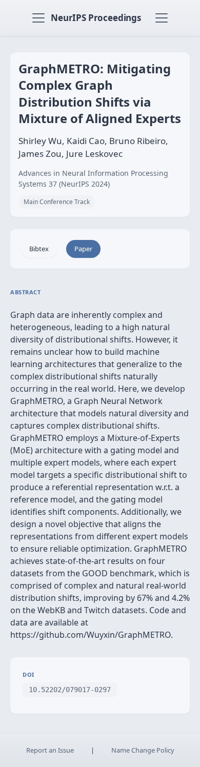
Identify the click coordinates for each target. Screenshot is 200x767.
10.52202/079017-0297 (70, 689)
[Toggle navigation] (38, 18)
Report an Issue (50, 750)
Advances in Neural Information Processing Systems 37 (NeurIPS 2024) (93, 178)
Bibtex (39, 248)
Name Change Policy (142, 750)
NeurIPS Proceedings (96, 18)
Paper (83, 248)
